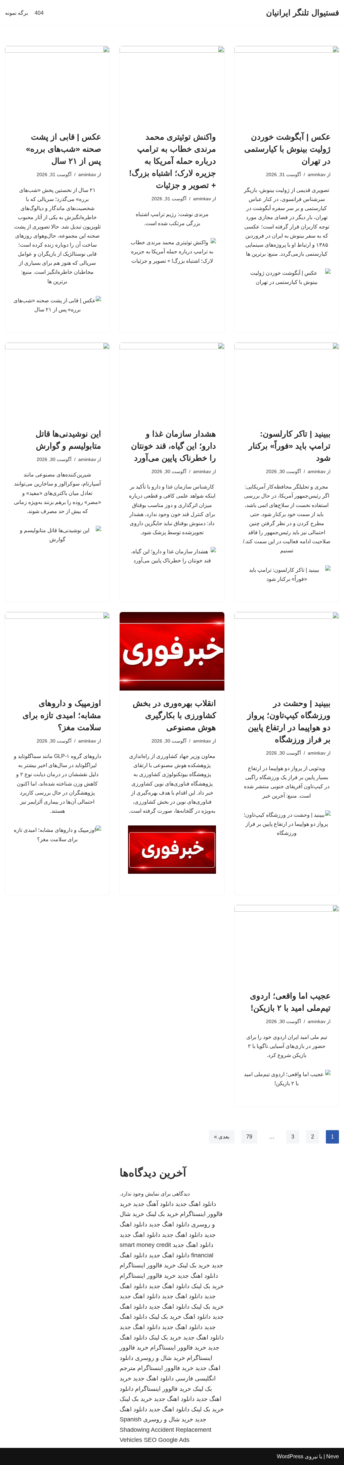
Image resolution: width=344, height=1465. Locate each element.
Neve (332, 1456)
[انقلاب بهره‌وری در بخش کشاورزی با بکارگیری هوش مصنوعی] (172, 651)
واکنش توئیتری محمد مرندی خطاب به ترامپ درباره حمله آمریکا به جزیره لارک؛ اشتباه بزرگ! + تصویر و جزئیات (172, 161)
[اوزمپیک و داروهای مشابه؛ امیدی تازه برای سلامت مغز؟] (57, 651)
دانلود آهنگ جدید (153, 1204)
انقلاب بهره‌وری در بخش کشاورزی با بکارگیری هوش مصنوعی (174, 715)
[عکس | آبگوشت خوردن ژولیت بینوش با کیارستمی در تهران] (286, 85)
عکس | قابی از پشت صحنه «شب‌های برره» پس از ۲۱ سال (63, 148)
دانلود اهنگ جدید (195, 1204)
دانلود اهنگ (197, 1316)
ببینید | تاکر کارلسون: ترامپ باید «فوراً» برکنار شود (290, 445)
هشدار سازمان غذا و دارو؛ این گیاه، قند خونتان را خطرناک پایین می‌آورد (173, 445)
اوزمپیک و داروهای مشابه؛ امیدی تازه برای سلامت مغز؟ (62, 715)
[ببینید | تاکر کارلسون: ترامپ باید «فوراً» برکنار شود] (286, 382)
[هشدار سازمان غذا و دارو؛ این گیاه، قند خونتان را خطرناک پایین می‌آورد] (172, 382)
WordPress (290, 1456)
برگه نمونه (16, 13)
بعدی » (221, 1137)
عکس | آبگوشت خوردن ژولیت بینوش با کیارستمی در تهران (287, 148)
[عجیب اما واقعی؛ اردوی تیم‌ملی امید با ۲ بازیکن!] (286, 944)
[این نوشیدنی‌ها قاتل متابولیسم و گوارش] (57, 382)
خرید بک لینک (162, 1214)
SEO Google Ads (166, 1439)
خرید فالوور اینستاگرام (148, 1265)
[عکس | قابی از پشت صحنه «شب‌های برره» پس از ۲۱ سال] (57, 85)
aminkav (317, 174)
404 (39, 13)
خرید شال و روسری (160, 1358)
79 (249, 1137)
